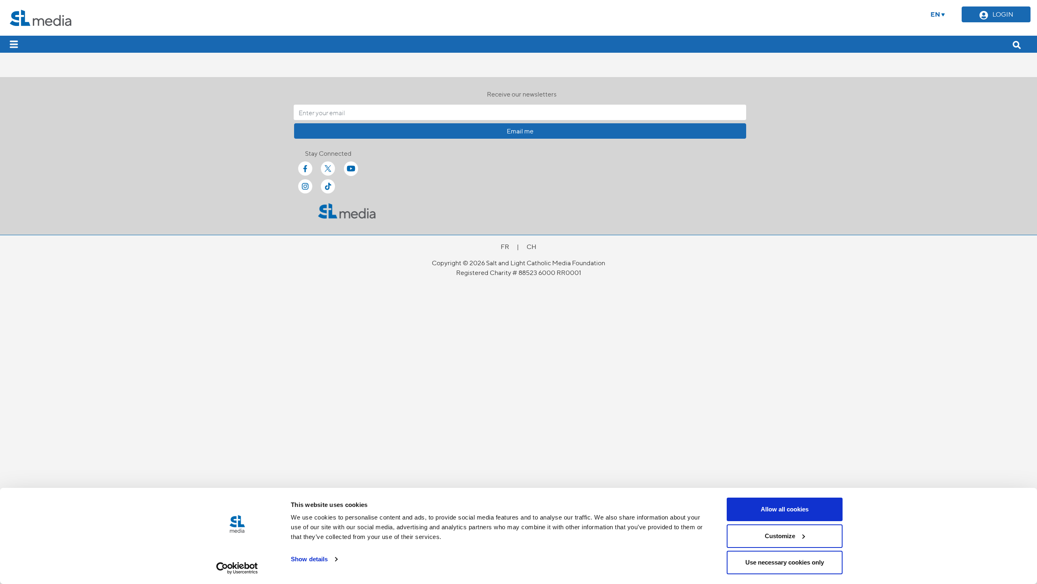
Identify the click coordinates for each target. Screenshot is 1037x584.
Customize (780, 535)
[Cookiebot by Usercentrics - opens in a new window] (237, 568)
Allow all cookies (785, 509)
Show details (309, 559)
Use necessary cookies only (784, 562)
